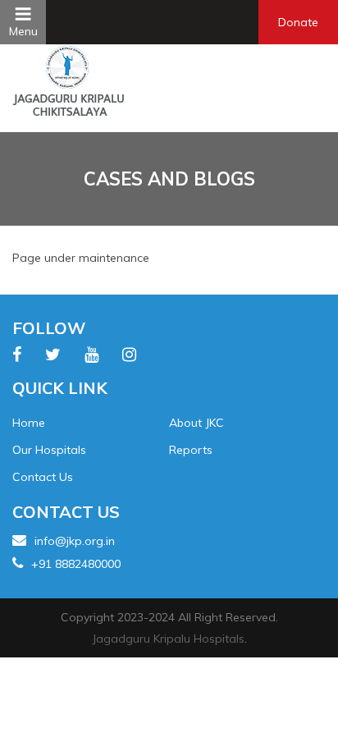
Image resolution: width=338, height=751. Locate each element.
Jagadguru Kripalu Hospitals (168, 638)
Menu (23, 31)
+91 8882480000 (76, 563)
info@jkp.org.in (74, 540)
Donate (298, 22)
